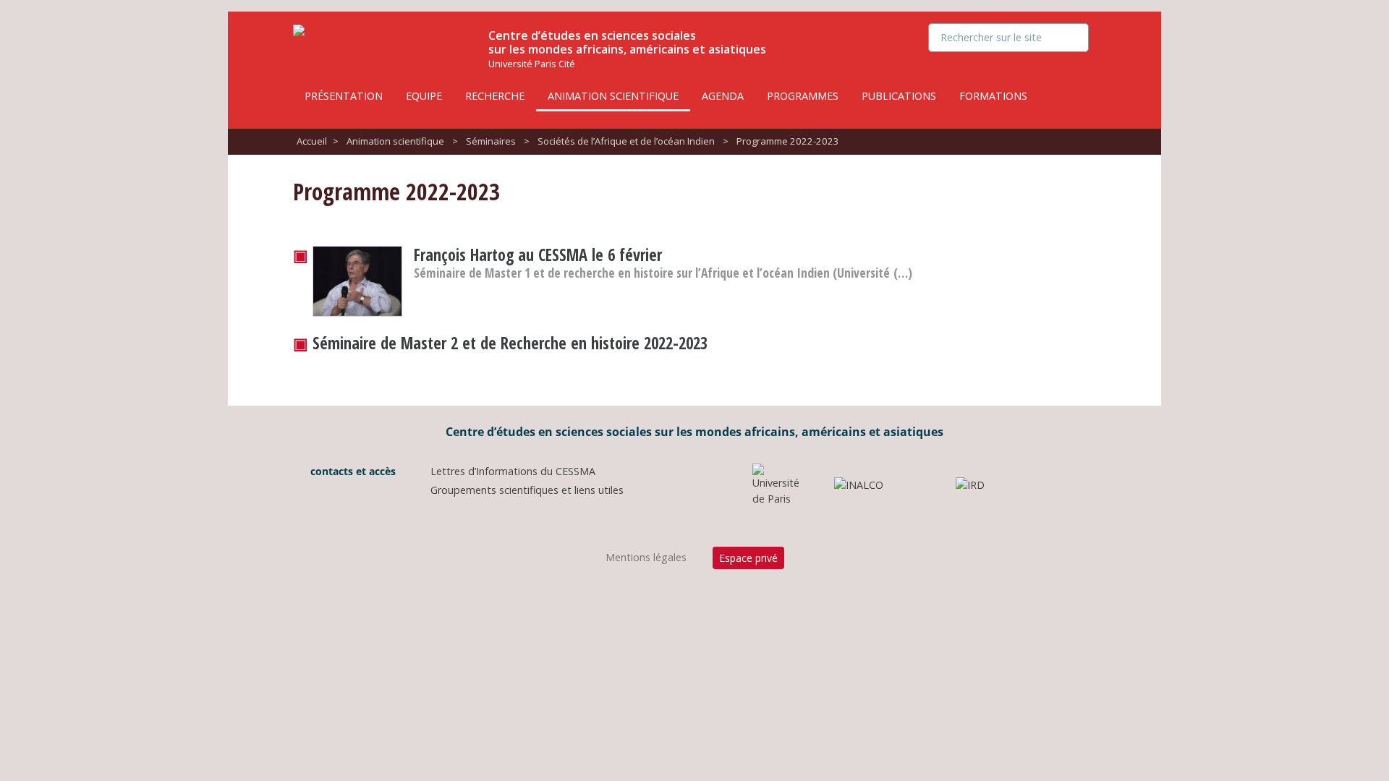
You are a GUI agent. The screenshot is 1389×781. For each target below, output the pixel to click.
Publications (899, 96)
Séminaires (491, 141)
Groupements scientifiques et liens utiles (527, 490)
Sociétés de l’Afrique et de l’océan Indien (626, 141)
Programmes (802, 96)
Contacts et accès (351, 471)
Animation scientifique (613, 96)
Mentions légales (646, 557)
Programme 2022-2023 (787, 141)
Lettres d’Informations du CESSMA (512, 471)
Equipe (424, 96)
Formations (993, 96)
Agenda (723, 96)
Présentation (344, 96)
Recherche (494, 96)
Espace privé (748, 558)
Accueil (312, 141)
